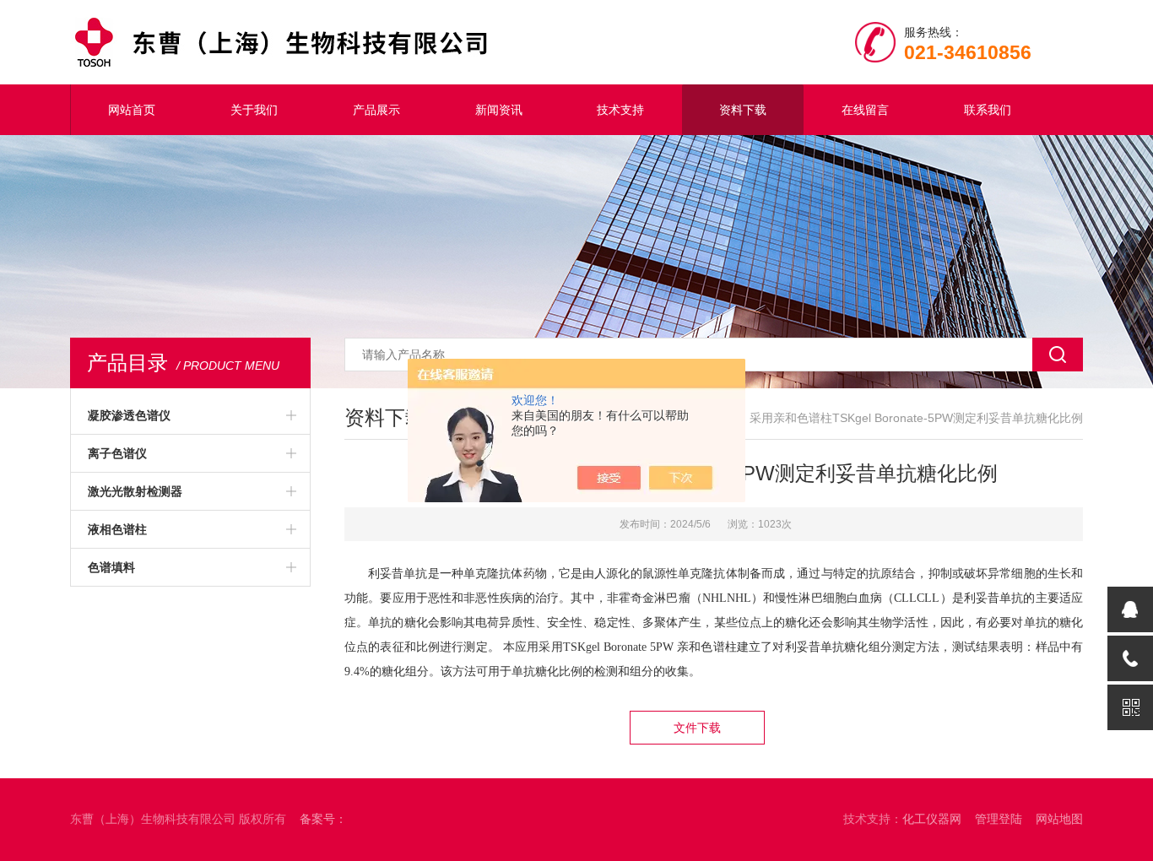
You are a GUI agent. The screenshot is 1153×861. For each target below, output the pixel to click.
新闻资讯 (498, 109)
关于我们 (254, 109)
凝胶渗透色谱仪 (129, 415)
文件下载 (697, 727)
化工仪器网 (931, 819)
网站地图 (1059, 819)
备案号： (323, 819)
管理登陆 (998, 819)
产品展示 (376, 109)
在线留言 (865, 109)
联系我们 (987, 109)
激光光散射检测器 (135, 491)
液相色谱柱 (117, 529)
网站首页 (131, 109)
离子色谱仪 (117, 453)
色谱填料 (111, 567)
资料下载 (742, 109)
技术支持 (620, 109)
